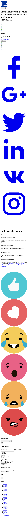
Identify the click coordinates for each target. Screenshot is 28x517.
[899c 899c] (1, 30)
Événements (24, 264)
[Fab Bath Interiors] (1, 27)
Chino (4, 487)
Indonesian (5, 500)
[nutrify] (1, 49)
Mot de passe (4, 37)
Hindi (4, 499)
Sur (16, 264)
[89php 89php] (1, 23)
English (5, 493)
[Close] (2, 443)
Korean (5, 504)
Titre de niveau (17, 449)
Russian (5, 508)
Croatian (5, 489)
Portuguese (5, 507)
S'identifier (3, 40)
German (5, 497)
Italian (4, 502)
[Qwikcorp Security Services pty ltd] (1, 26)
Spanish (5, 510)
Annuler (2, 441)
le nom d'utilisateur (5, 36)
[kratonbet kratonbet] (1, 48)
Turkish (5, 512)
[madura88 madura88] (1, 43)
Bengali (5, 485)
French (5, 495)
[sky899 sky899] (1, 42)
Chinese (5, 486)
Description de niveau (18, 458)
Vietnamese (6, 515)
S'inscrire (3, 8)
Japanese (5, 503)
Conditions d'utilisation (14, 263)
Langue (4, 266)
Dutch (4, 491)
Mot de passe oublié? (5, 39)
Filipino (5, 494)
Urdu (4, 513)
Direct (3, 455)
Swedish (5, 511)
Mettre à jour (8, 441)
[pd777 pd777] (1, 45)
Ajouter (2, 464)
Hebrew (5, 498)
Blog (19, 264)
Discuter (4, 453)
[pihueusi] (1, 24)
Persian (5, 506)
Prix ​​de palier (17, 450)
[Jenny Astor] (1, 46)
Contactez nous (11, 264)
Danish (5, 490)
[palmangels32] (1, 29)
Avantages (3, 452)
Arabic (5, 484)
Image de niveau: (4, 459)
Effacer (7, 471)
